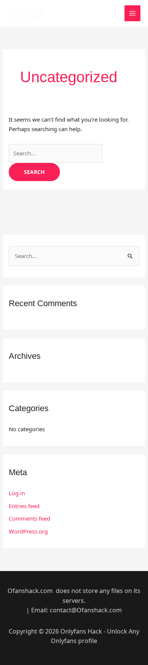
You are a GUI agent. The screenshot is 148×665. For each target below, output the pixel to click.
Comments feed (29, 518)
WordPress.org (28, 531)
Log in (17, 493)
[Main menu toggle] (132, 13)
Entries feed (24, 506)
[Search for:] (55, 153)
